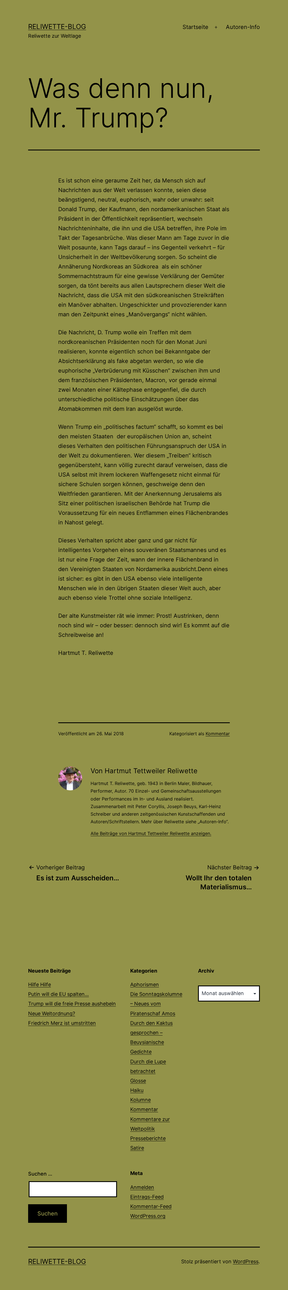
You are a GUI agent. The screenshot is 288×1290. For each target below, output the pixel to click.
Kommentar (218, 733)
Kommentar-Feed (151, 1206)
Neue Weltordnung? (51, 1013)
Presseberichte (148, 1138)
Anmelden (142, 1187)
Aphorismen (144, 984)
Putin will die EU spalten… (58, 994)
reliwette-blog (57, 26)
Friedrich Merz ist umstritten (62, 1023)
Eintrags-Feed (147, 1197)
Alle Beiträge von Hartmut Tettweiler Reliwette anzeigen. (151, 833)
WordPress (245, 1261)
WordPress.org (147, 1216)
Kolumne (140, 1100)
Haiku (136, 1090)
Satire (137, 1148)
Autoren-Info (243, 27)
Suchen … (40, 1174)
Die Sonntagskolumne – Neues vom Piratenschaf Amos (156, 1003)
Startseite (195, 27)
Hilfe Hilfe (39, 984)
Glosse (138, 1081)
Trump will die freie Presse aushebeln (72, 1004)
